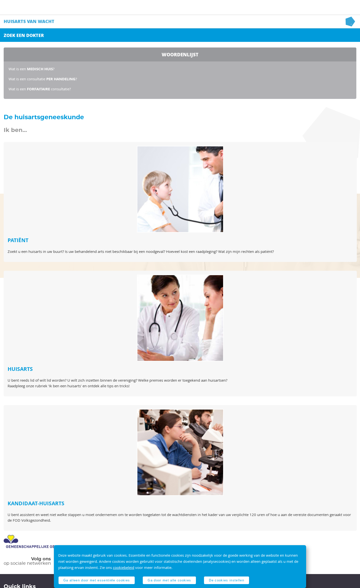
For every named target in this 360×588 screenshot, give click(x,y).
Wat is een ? (31, 68)
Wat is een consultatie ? (43, 78)
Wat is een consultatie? (40, 88)
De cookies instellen (226, 580)
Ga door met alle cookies (169, 580)
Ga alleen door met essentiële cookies (96, 580)
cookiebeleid (123, 567)
